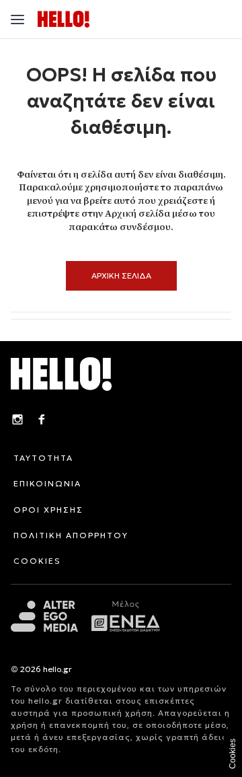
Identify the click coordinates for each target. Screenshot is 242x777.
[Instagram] (17, 421)
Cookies (232, 754)
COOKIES (37, 561)
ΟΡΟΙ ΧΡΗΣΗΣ (48, 510)
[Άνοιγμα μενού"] (17, 19)
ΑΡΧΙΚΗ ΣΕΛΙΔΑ (121, 275)
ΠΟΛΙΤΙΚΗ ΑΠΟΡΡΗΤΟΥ (70, 535)
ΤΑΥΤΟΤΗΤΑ (43, 458)
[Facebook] (41, 421)
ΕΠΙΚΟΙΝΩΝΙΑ (47, 483)
